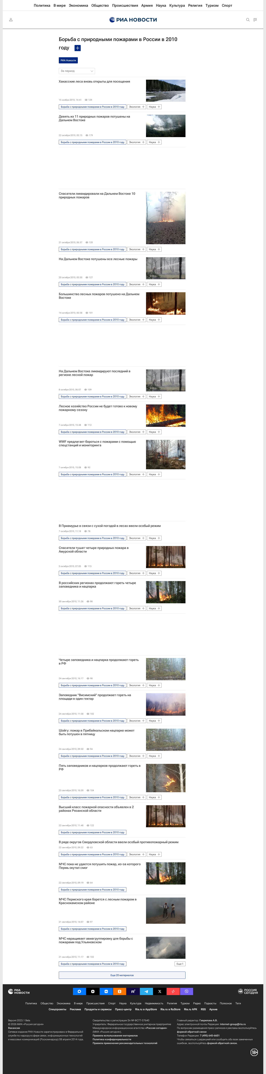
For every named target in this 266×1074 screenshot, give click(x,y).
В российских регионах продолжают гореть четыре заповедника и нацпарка (97, 584)
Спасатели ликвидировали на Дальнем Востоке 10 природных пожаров (97, 195)
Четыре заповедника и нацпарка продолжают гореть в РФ (99, 661)
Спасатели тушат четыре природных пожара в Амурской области (94, 549)
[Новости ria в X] (159, 991)
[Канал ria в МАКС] (79, 991)
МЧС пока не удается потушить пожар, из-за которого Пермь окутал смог (100, 866)
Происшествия (95, 1003)
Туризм (185, 1003)
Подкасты (210, 1003)
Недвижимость (154, 1003)
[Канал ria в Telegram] (146, 991)
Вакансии (14, 1027)
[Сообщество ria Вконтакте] (106, 991)
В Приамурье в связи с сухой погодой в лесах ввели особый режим (110, 526)
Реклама (75, 1009)
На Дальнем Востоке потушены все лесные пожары (98, 259)
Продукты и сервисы (98, 1009)
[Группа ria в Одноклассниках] (119, 991)
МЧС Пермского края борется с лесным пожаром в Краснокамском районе (98, 901)
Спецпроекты (57, 1009)
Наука (122, 1003)
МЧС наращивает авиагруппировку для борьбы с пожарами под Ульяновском (96, 940)
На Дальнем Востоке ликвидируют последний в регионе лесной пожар (94, 373)
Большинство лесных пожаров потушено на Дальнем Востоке (99, 295)
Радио (197, 1003)
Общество (47, 1003)
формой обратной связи (191, 1031)
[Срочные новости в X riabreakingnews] (173, 991)
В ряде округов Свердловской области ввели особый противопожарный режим (118, 842)
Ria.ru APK (190, 1009)
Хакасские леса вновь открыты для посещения (94, 81)
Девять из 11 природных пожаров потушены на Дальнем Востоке (94, 118)
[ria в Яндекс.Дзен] (92, 991)
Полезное (226, 1003)
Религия (172, 1003)
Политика (31, 1003)
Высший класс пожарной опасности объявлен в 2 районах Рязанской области (96, 808)
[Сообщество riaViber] (186, 991)
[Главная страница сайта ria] (133, 20)
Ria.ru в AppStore (146, 1009)
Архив (213, 1009)
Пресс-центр (123, 1009)
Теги (238, 1003)
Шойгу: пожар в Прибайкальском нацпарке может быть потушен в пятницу (96, 732)
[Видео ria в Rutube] (133, 991)
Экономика (63, 1003)
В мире (78, 1003)
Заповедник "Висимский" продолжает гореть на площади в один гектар (95, 696)
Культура (135, 1003)
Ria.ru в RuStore (170, 1009)
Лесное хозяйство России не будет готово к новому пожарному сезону (98, 408)
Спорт (112, 1003)
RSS (203, 1009)
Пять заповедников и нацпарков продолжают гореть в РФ (100, 767)
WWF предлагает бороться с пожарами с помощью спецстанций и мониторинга (97, 443)
